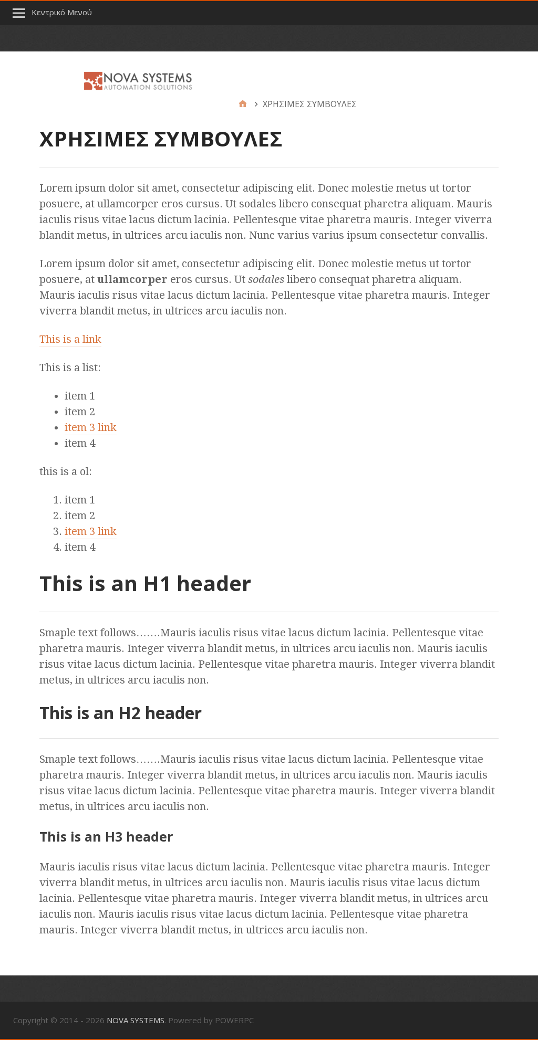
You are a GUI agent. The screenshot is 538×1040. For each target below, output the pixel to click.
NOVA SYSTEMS (135, 1020)
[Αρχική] (242, 104)
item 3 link (91, 427)
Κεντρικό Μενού (62, 12)
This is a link (70, 339)
